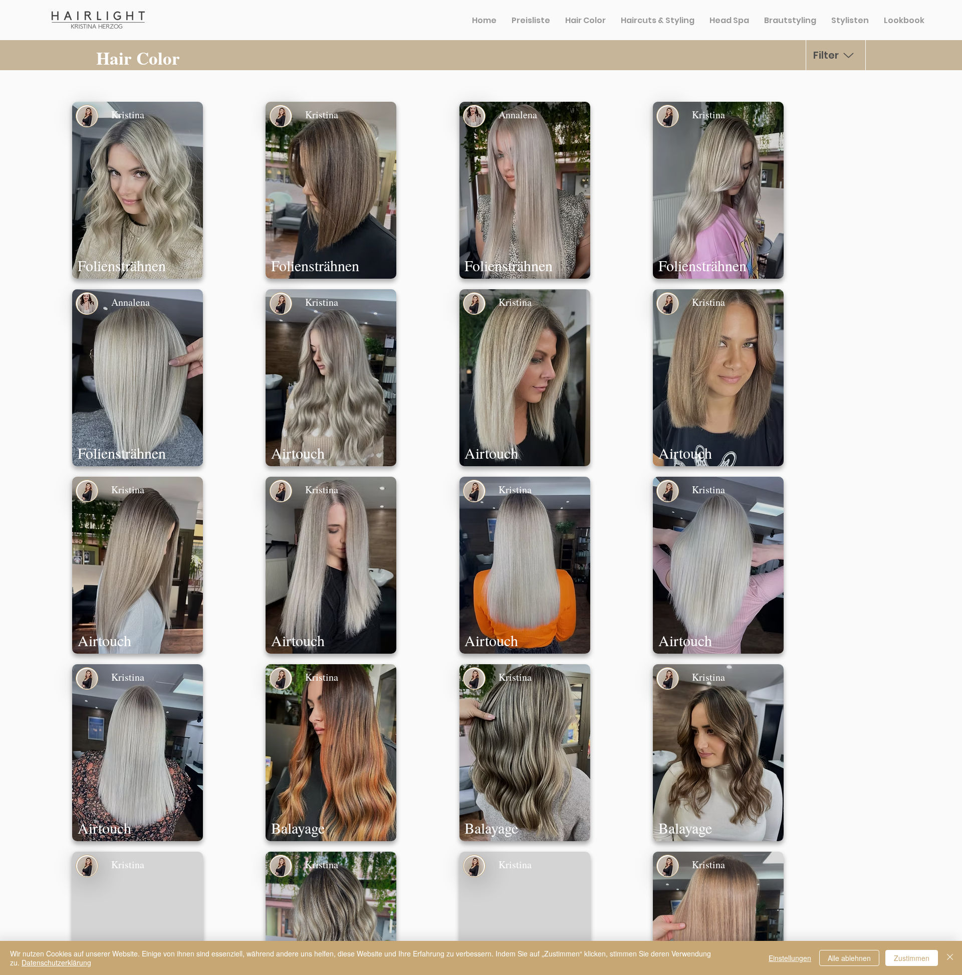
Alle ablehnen (849, 958)
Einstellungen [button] (790, 958)
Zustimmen (911, 958)
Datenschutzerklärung (56, 962)
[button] (137, 190)
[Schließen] (950, 958)
